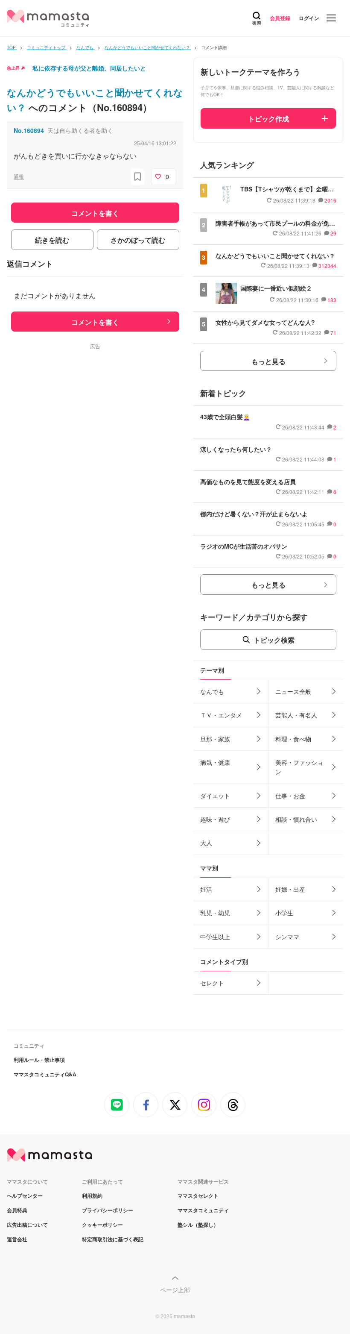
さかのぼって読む (138, 240)
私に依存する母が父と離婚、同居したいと (89, 68)
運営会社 (17, 1239)
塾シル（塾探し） (198, 1224)
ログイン (309, 18)
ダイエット (215, 795)
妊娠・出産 (290, 889)
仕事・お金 (290, 795)
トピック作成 (268, 118)
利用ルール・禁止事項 (39, 1059)
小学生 (284, 912)
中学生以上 (215, 936)
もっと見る (268, 361)
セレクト (212, 982)
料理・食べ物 (293, 739)
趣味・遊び (215, 819)
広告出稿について (27, 1224)
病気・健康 (215, 762)
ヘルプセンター (25, 1195)
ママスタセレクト (198, 1195)
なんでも (212, 691)
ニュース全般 (293, 691)
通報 (19, 176)
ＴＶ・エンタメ (221, 715)
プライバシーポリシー (107, 1210)
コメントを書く (95, 322)
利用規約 (92, 1195)
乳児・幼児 (215, 912)
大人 (206, 842)
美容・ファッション (299, 767)
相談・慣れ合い (296, 819)
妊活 (206, 889)
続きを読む (52, 240)
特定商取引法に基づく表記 (112, 1239)
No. (29, 130)
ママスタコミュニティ (203, 1210)
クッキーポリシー (102, 1224)
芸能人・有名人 (296, 715)
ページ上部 (175, 1289)
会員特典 (17, 1210)
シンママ (287, 936)
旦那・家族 (215, 739)
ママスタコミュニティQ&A (45, 1074)
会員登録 (280, 18)
